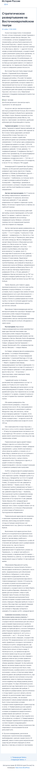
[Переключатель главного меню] (6, 4)
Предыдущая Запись (18, 757)
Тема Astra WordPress (22, 768)
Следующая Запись (18, 759)
